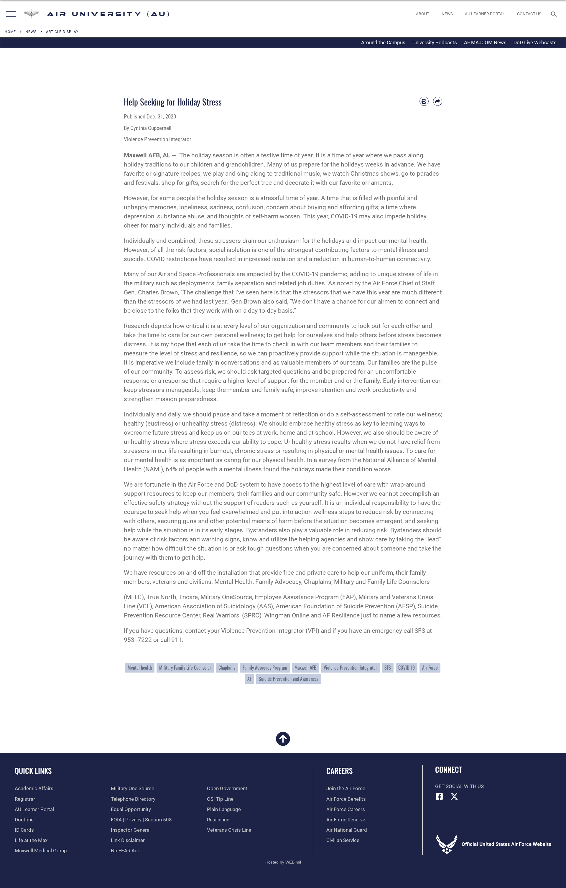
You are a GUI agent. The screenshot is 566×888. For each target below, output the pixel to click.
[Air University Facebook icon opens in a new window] (439, 796)
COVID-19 (406, 667)
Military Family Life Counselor (185, 667)
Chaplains (226, 667)
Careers (339, 770)
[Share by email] (437, 101)
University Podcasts (434, 42)
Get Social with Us (459, 786)
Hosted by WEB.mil (283, 862)
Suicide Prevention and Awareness (288, 679)
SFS (387, 667)
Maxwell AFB (305, 667)
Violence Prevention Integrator (350, 667)
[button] (9, 14)
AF (249, 679)
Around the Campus (383, 42)
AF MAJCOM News (485, 42)
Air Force (430, 667)
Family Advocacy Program (265, 667)
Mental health (140, 667)
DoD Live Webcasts (535, 42)
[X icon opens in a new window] (454, 796)
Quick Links (33, 770)
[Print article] (424, 101)
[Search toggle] (554, 14)
